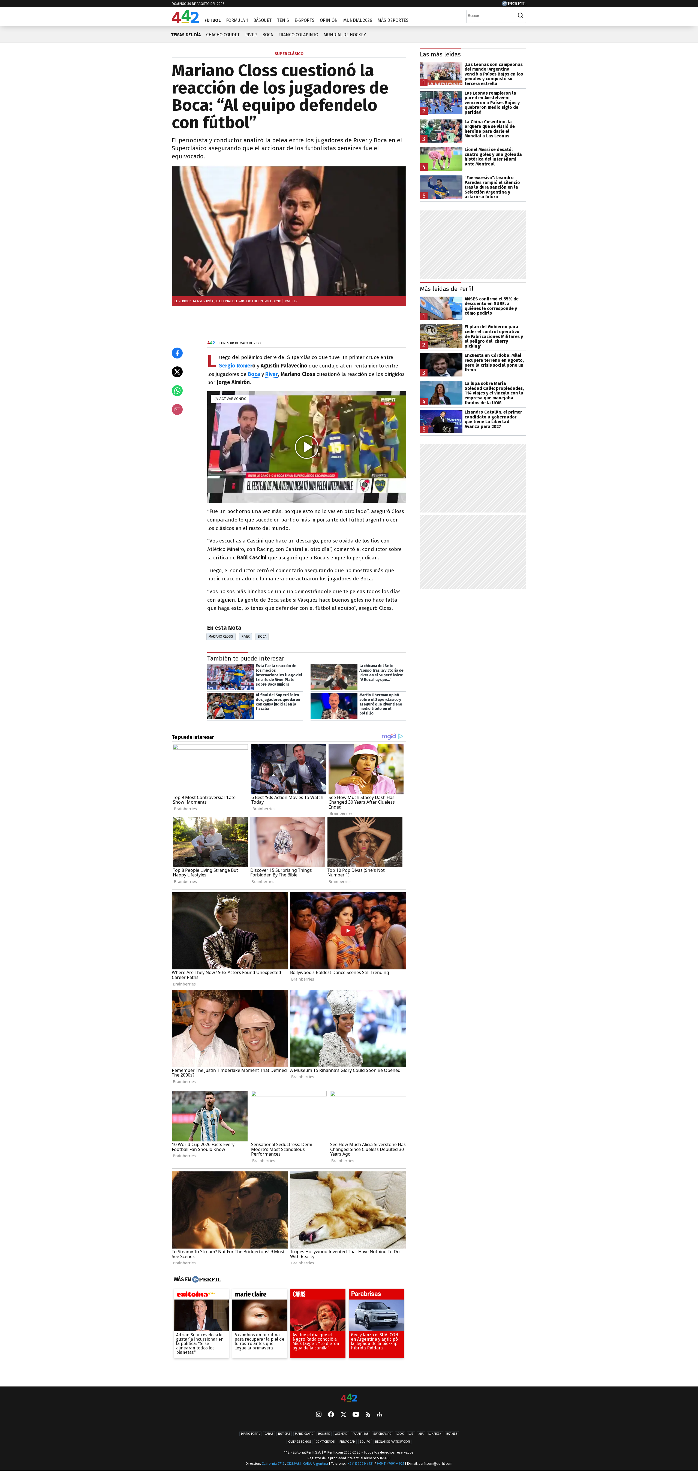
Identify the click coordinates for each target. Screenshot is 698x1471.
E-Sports (304, 20)
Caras (269, 1434)
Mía (421, 1434)
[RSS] (368, 1415)
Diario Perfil (250, 1434)
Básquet (262, 20)
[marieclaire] (259, 1295)
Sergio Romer (235, 366)
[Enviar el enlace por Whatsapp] (177, 390)
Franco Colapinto (298, 34)
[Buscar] (520, 15)
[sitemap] (379, 1415)
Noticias (284, 1434)
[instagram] (318, 1415)
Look (400, 1434)
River (251, 34)
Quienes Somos (299, 1441)
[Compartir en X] (177, 371)
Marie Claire (304, 1434)
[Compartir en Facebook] (177, 353)
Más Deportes (393, 20)
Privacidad (347, 1441)
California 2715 (273, 1463)
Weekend (341, 1434)
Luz (411, 1434)
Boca (267, 34)
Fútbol (212, 20)
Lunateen (434, 1434)
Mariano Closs (221, 636)
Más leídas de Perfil (447, 289)
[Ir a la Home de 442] (185, 21)
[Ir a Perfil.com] (514, 4)
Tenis (283, 20)
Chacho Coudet (223, 34)
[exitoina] (201, 1295)
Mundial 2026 (357, 20)
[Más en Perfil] (206, 1279)
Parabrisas (360, 1434)
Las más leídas (440, 54)
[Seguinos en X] (343, 1415)
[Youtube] (356, 1415)
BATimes (451, 1434)
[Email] (177, 409)
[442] (349, 1398)
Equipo (365, 1441)
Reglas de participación (392, 1441)
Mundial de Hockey (345, 34)
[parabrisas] (376, 1295)
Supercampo (382, 1434)
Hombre (324, 1434)
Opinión (329, 20)
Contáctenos (325, 1441)
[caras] (317, 1295)
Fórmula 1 (237, 20)
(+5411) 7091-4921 (360, 1463)
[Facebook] (331, 1414)
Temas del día (186, 34)
